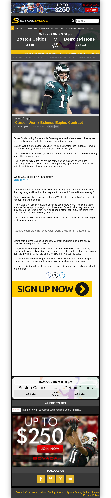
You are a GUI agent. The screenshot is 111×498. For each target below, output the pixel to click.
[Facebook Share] (48, 275)
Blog (93, 28)
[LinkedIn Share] (62, 275)
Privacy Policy (91, 495)
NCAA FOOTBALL (26, 28)
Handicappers (83, 28)
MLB (62, 28)
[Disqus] (55, 336)
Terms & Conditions (26, 492)
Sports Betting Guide (77, 492)
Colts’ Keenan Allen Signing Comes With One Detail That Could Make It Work (65, 58)
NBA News (29, 53)
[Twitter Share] (55, 275)
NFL (16, 28)
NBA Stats (63, 53)
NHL (57, 28)
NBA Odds (72, 53)
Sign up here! (21, 180)
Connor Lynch (22, 126)
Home (17, 118)
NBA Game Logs (83, 53)
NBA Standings (51, 53)
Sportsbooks (71, 28)
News (51, 126)
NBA (35, 28)
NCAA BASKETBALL (46, 28)
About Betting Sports (52, 492)
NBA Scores (39, 53)
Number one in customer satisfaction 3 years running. (51, 409)
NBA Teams (95, 53)
